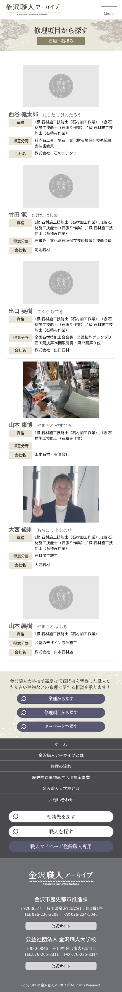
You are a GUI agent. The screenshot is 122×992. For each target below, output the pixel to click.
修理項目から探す (61, 712)
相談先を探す (61, 816)
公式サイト (61, 926)
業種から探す (61, 698)
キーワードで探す (61, 726)
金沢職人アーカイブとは (61, 755)
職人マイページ (61, 846)
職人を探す (61, 831)
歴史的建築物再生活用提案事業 (61, 777)
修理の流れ (61, 766)
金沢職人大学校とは (61, 788)
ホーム (61, 744)
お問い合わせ (61, 799)
